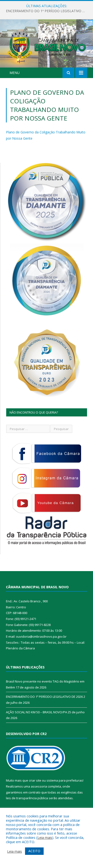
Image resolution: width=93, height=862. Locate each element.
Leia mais (44, 837)
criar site (35, 780)
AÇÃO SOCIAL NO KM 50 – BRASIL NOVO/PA (36, 712)
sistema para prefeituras (64, 780)
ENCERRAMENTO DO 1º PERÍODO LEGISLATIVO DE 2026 (47, 11)
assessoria (39, 786)
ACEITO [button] (34, 851)
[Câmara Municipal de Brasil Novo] (46, 44)
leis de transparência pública (27, 798)
